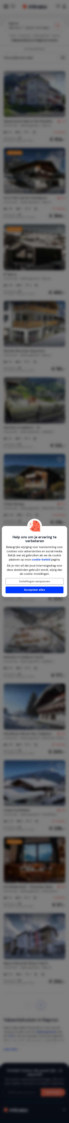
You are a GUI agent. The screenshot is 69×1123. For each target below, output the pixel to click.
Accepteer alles (34, 590)
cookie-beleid (41, 559)
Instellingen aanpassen (34, 581)
